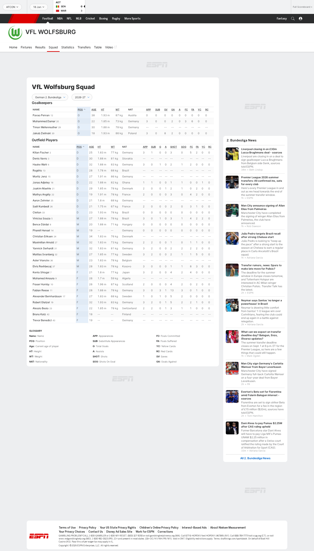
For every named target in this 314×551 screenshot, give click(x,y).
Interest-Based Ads (194, 527)
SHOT (173, 146)
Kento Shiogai (41, 272)
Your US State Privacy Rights (118, 527)
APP (148, 109)
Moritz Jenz (40, 176)
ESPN (24, 18)
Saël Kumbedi (41, 206)
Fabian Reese (41, 290)
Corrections (165, 531)
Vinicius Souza (41, 218)
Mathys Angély (42, 194)
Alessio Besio (40, 308)
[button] (293, 18)
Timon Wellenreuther (45, 127)
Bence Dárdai (41, 224)
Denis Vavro (40, 158)
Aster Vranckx (41, 260)
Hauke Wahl (40, 164)
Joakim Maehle (42, 188)
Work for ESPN (145, 531)
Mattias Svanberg (43, 254)
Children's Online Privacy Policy (159, 527)
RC (206, 109)
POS (80, 109)
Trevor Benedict (42, 320)
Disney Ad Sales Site (119, 531)
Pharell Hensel (41, 230)
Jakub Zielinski (42, 133)
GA (173, 109)
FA (192, 109)
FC (186, 109)
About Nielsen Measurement (228, 527)
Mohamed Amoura (43, 278)
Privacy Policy (87, 527)
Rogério (37, 170)
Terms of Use (67, 527)
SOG (183, 146)
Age (93, 109)
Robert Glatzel (41, 302)
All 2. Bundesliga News (255, 458)
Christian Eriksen (43, 236)
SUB (157, 109)
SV (165, 109)
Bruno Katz (39, 314)
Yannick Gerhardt (43, 248)
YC (199, 109)
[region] (123, 121)
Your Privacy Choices (72, 531)
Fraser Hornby (41, 284)
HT (102, 109)
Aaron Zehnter (41, 200)
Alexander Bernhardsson (47, 296)
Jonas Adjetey (41, 182)
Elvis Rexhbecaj (42, 266)
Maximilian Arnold (43, 242)
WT (117, 109)
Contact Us (95, 531)
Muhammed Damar (44, 121)
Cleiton (37, 212)
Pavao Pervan (41, 115)
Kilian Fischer (41, 152)
